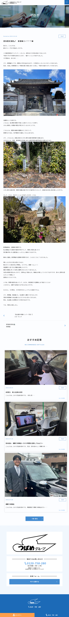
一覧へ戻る (34, 519)
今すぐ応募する (34, 582)
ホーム (4, 7)
